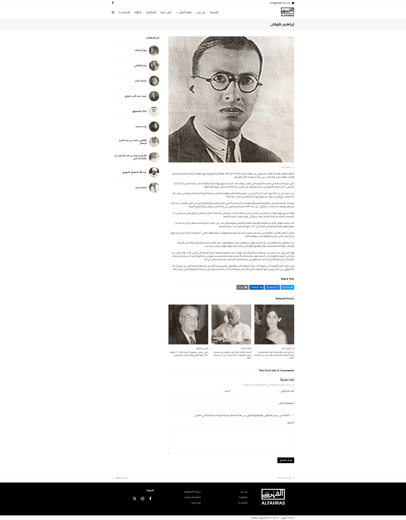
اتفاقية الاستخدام (192, 497)
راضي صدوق (202, 348)
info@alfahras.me (279, 2)
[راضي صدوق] (188, 324)
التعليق (290, 422)
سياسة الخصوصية (192, 491)
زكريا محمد (246, 348)
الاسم (227, 391)
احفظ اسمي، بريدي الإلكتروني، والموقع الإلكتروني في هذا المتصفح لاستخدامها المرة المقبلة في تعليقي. (242, 415)
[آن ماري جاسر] (274, 324)
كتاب (283, 167)
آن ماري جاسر (288, 348)
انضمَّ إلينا (243, 497)
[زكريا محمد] (231, 324)
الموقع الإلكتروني (286, 403)
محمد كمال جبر (285, 477)
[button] (113, 12)
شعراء (288, 167)
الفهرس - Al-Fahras (279, 518)
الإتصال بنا (242, 502)
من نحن (243, 491)
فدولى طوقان (121, 477)
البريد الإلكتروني (286, 391)
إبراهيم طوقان (287, 173)
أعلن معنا (196, 502)
